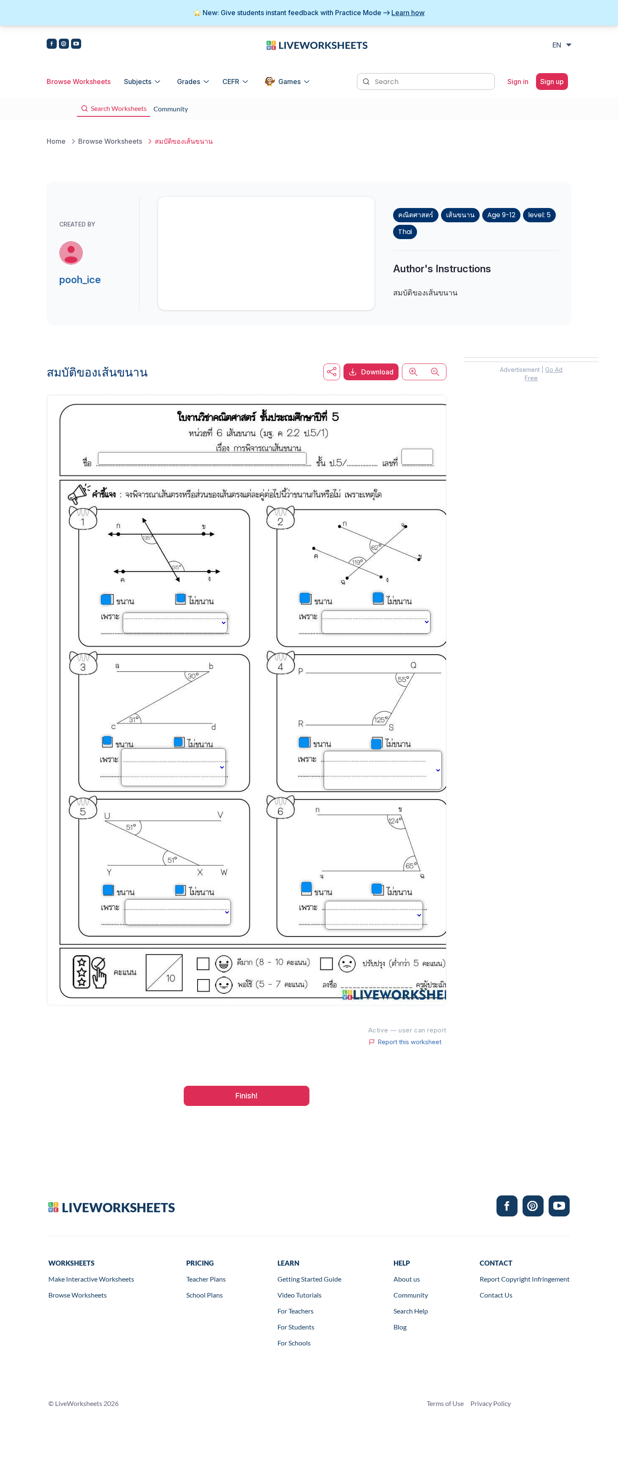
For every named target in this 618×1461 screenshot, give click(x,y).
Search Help (411, 1311)
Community (411, 1295)
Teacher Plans (206, 1279)
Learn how (408, 12)
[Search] (367, 80)
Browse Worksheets (79, 81)
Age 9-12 (501, 215)
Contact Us (496, 1295)
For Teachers (295, 1311)
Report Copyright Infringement (525, 1279)
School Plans (204, 1295)
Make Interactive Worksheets (91, 1279)
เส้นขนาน (460, 215)
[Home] (317, 44)
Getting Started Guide (309, 1279)
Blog (400, 1327)
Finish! (246, 1095)
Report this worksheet (409, 1042)
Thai (405, 232)
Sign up (552, 81)
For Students (295, 1327)
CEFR (230, 81)
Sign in (517, 81)
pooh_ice (80, 280)
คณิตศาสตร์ (415, 215)
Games (289, 81)
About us (407, 1279)
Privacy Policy (490, 1403)
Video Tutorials (299, 1295)
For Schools (294, 1343)
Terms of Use (445, 1403)
